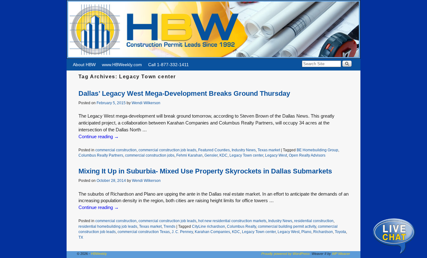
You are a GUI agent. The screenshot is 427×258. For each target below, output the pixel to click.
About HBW (84, 64)
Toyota (340, 232)
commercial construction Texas (144, 232)
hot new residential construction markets (232, 221)
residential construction (314, 221)
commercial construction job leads (167, 150)
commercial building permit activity (287, 226)
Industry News (244, 150)
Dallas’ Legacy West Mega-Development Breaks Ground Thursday (184, 93)
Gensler (211, 155)
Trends (169, 226)
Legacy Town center (246, 155)
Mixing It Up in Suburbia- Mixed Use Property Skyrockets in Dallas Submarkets (205, 171)
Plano (306, 232)
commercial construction (116, 150)
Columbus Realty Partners (100, 155)
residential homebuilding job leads (107, 226)
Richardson (323, 232)
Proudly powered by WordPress (285, 254)
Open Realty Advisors (307, 155)
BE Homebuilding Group (317, 150)
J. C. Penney (182, 232)
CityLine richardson (208, 226)
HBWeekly (99, 254)
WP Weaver (341, 254)
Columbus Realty (241, 226)
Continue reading (98, 136)
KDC (223, 155)
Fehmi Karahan (189, 155)
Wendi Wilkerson (146, 103)
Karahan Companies (212, 232)
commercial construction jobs (149, 155)
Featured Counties (214, 150)
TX (80, 237)
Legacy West (276, 155)
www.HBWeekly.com (122, 64)
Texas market (269, 150)
